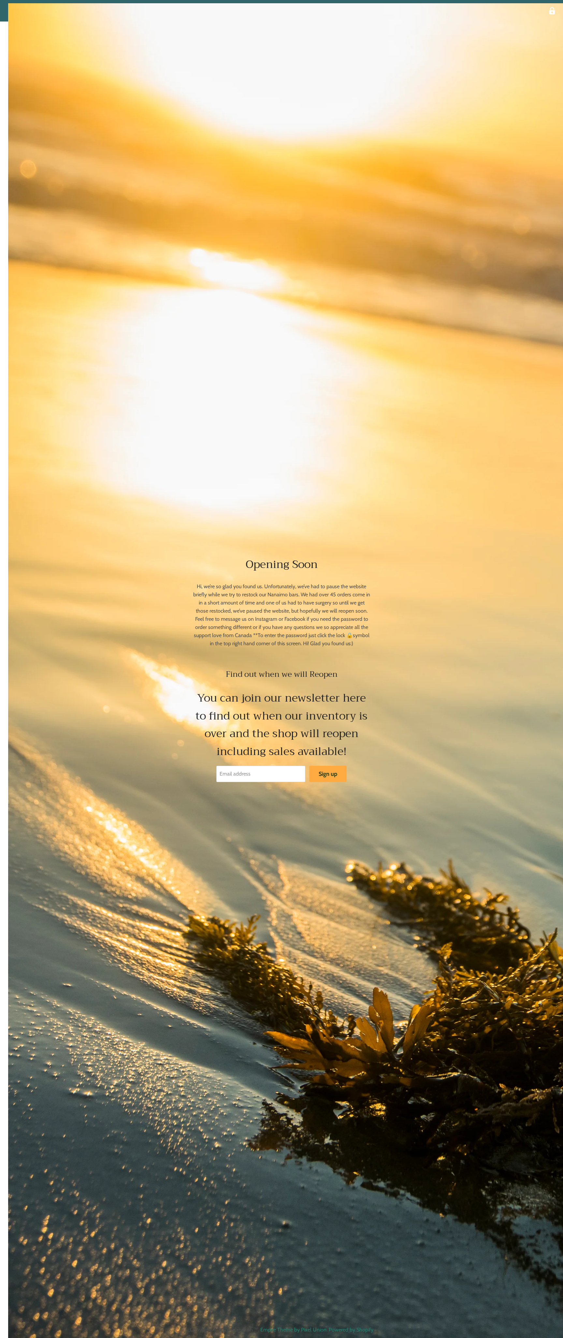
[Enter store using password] (552, 11)
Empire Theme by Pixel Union (293, 1330)
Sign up (328, 774)
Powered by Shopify (351, 1330)
